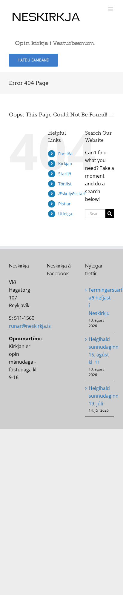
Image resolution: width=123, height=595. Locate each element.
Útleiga (65, 213)
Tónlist (65, 184)
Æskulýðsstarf (72, 193)
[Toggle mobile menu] (111, 9)
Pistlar (64, 204)
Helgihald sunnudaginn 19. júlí (100, 396)
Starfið (64, 173)
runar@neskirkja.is (30, 326)
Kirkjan (65, 163)
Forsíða (65, 153)
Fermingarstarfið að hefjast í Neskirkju (100, 301)
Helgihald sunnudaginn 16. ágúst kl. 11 (100, 351)
